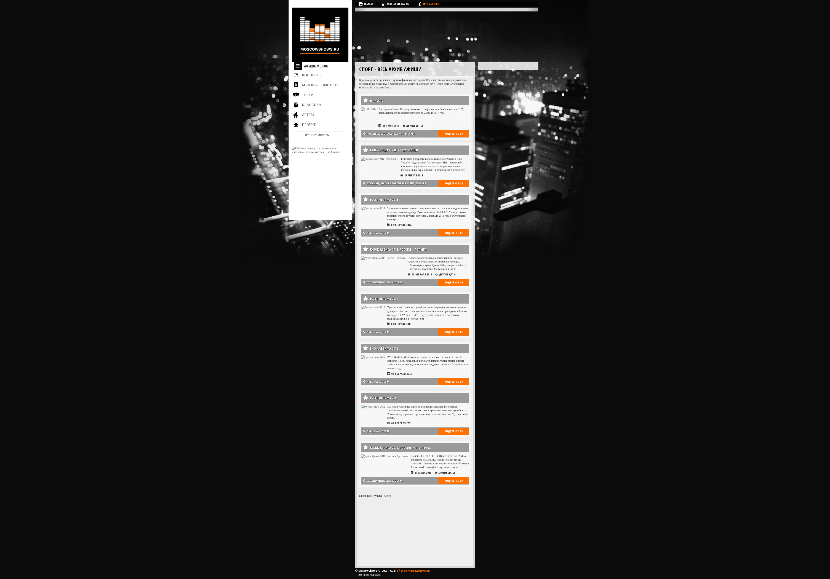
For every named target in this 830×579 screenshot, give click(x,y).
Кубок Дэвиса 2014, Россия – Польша (398, 249)
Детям (308, 115)
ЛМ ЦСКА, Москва (378, 233)
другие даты (414, 126)
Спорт (388, 87)
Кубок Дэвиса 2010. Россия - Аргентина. (400, 447)
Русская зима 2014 (384, 199)
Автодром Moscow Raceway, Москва (391, 134)
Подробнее (451, 134)
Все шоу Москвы (317, 135)
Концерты (311, 75)
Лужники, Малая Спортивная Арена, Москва (396, 183)
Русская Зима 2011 (384, 398)
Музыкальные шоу (320, 85)
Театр (307, 95)
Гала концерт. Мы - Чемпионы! (394, 150)
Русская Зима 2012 (384, 348)
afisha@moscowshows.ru (413, 571)
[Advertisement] (319, 181)
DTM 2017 (376, 100)
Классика (311, 105)
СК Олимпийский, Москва (384, 282)
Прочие (309, 124)
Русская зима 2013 (384, 299)
